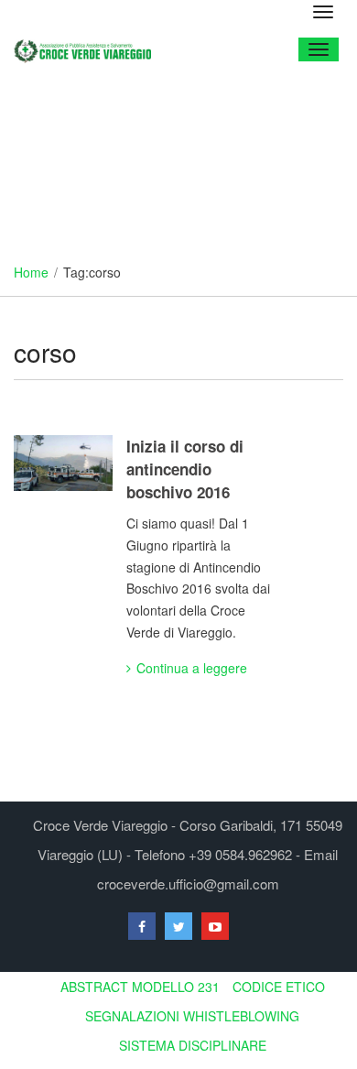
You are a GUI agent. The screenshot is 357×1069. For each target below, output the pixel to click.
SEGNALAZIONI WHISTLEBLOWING (192, 1016)
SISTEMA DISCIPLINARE (192, 1045)
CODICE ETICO (279, 986)
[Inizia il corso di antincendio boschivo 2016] (63, 463)
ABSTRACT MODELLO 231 (140, 986)
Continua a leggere (191, 668)
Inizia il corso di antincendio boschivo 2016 (184, 469)
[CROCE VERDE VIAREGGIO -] (89, 49)
